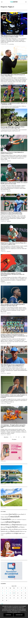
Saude (20, 533)
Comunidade (14, 517)
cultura (8, 522)
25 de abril (3, 514)
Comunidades (6, 519)
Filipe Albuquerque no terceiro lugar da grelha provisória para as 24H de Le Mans (12, 36)
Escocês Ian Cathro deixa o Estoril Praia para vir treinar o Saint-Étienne (13, 75)
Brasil (22, 514)
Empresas (15, 525)
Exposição (25, 524)
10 (10, 593)
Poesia (5, 533)
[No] (26, 611)
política (8, 533)
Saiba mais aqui (19, 614)
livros (16, 529)
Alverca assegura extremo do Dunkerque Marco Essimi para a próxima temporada (13, 305)
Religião (16, 533)
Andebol (6, 514)
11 (14, 593)
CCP (25, 514)
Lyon (2, 531)
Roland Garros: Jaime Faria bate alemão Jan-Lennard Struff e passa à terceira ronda (14, 183)
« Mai (2, 603)
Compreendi (8, 614)
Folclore (4, 527)
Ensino (20, 524)
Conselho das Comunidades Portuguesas (18, 519)
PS (11, 533)
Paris (21, 531)
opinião (17, 531)
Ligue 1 (7, 529)
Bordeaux (19, 514)
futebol (14, 527)
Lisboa (12, 529)
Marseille (5, 531)
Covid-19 (3, 522)
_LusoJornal (11, 44)
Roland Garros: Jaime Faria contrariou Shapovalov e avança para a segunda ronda (14, 243)
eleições (10, 524)
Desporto (9, 191)
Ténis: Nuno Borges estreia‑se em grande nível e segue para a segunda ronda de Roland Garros (12, 365)
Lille (10, 529)
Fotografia (9, 527)
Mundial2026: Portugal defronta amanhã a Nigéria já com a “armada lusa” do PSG (14, 104)
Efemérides (5, 525)
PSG (13, 533)
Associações (13, 514)
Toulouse (23, 533)
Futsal (19, 527)
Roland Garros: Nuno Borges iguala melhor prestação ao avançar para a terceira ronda (11, 213)
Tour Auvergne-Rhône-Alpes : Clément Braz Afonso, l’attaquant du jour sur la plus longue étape (12, 128)
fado (2, 527)
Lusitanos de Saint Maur (22, 529)
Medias (9, 531)
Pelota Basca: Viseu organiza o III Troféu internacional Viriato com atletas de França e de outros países (12, 274)
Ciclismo (2, 516)
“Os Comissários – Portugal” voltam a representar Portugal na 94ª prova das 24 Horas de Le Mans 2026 (13, 426)
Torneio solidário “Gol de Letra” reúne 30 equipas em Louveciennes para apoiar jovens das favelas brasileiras (14, 396)
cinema (6, 516)
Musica (12, 531)
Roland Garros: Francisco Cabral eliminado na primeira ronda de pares (12, 153)
